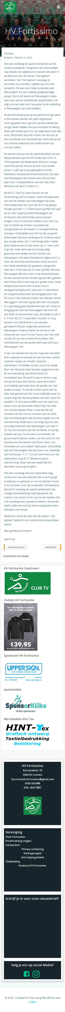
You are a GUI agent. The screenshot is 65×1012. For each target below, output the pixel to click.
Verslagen (9, 53)
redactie (8, 57)
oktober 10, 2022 (23, 57)
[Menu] (58, 7)
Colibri (32, 1002)
